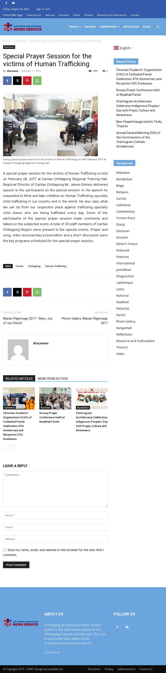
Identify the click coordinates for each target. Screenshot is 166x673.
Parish (76, 15)
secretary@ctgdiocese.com (81, 652)
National (50, 15)
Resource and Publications (112, 15)
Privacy (109, 669)
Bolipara (122, 192)
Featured (122, 250)
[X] (17, 80)
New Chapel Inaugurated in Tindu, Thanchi (139, 124)
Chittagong (34, 266)
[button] (158, 27)
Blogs (147, 26)
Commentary (108, 26)
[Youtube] (13, 3)
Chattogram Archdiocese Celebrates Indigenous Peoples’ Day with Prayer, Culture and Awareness (91, 421)
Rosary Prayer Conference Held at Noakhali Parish (52, 417)
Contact (135, 15)
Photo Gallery (126, 321)
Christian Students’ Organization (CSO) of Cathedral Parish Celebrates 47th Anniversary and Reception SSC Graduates (17, 426)
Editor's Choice (127, 244)
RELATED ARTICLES (19, 378)
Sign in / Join (43, 9)
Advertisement (126, 669)
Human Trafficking (55, 266)
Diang (120, 224)
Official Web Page (12, 15)
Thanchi (122, 347)
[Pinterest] (27, 80)
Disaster (88, 15)
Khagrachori (125, 276)
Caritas (19, 266)
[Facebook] (6, 3)
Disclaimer (94, 669)
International (34, 15)
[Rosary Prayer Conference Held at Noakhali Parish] (55, 398)
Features (90, 26)
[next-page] (12, 447)
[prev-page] (5, 447)
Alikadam (123, 173)
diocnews (12, 70)
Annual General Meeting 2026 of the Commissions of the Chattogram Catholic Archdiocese (138, 139)
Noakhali (45, 407)
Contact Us (146, 669)
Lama (120, 289)
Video (120, 354)
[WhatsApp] (37, 80)
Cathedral (9, 407)
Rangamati (124, 328)
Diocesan (64, 15)
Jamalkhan (123, 270)
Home (6, 41)
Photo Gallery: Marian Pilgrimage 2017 (85, 321)
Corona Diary (125, 218)
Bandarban (83, 407)
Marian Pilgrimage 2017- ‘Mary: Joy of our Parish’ (27, 321)
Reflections (131, 26)
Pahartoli (122, 308)
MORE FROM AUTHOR (53, 378)
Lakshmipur (124, 283)
